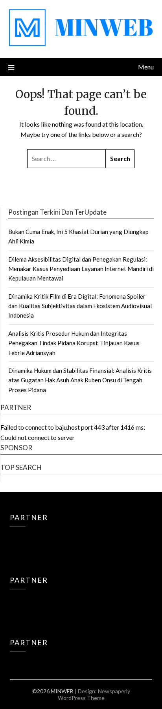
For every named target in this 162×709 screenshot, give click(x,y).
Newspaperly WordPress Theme (94, 694)
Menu (146, 67)
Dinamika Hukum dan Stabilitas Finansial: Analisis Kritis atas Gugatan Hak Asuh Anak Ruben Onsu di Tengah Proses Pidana (80, 380)
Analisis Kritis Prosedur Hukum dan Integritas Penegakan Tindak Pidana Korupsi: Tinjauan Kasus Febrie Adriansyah (74, 343)
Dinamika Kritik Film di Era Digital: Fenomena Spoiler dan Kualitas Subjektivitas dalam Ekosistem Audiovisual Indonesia (80, 306)
